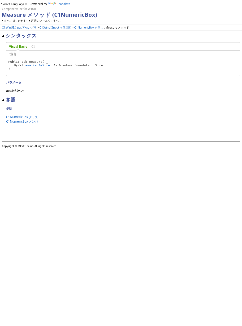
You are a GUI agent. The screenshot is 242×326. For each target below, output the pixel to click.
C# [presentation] (33, 46)
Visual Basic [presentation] (18, 46)
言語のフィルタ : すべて (46, 21)
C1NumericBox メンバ (22, 121)
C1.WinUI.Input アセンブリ (19, 27)
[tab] (18, 46)
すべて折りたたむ (15, 21)
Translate (63, 4)
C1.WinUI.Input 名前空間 (55, 27)
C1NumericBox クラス (88, 27)
